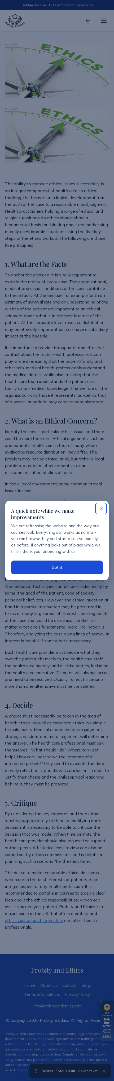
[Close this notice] (101, 508)
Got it (57, 567)
